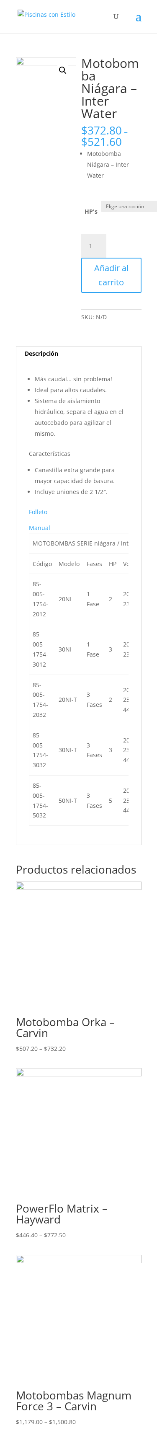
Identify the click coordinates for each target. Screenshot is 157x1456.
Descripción (41, 353)
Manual (39, 528)
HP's (91, 211)
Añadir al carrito (111, 275)
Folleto (38, 512)
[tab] (78, 354)
